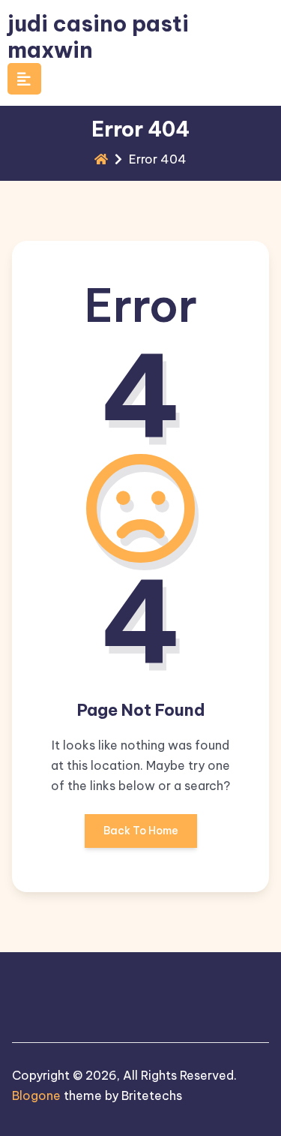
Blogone (36, 1095)
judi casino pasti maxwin (98, 37)
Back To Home (140, 830)
